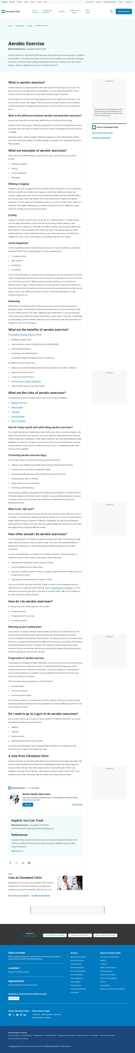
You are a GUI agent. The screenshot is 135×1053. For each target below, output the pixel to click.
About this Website (26, 1035)
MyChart (98, 2)
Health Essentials (46, 1014)
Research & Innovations (108, 975)
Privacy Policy (94, 1035)
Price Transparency (77, 978)
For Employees (105, 985)
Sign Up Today (14, 998)
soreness (21, 421)
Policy (108, 115)
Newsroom (57, 1014)
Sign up (28, 805)
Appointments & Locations (54, 935)
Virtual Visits (75, 992)
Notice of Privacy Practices (107, 1035)
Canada (19, 2)
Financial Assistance (77, 967)
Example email (77, 804)
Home (10, 25)
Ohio (45, 2)
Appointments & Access (79, 957)
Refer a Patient (75, 982)
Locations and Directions (47, 11)
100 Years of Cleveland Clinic (109, 957)
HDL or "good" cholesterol (30, 381)
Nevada (39, 2)
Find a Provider (35, 11)
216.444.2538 (29, 936)
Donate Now (129, 2)
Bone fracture (17, 407)
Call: (13, 1046)
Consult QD (36, 1014)
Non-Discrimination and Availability (18, 1038)
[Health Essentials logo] (33, 788)
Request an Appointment (80, 935)
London (32, 2)
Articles (30, 25)
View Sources (16, 851)
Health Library (20, 25)
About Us (103, 960)
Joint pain (15, 412)
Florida (26, 2)
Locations (103, 964)
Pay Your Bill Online (77, 975)
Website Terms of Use (82, 1035)
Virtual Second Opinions (78, 989)
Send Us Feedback (13, 1035)
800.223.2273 (90, 2)
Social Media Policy (50, 1035)
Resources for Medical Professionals (112, 989)
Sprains (14, 403)
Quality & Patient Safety (108, 967)
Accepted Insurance (77, 960)
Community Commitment (108, 978)
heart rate (39, 99)
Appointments (123, 11)
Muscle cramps (17, 416)
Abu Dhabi (12, 2)
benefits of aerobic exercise (23, 335)
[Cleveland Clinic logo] (16, 788)
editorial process (48, 828)
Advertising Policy (38, 1035)
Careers (121, 2)
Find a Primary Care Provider (102, 133)
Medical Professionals (110, 2)
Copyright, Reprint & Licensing (66, 1035)
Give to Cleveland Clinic (78, 971)
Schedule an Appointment (101, 138)
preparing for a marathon (62, 588)
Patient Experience (106, 971)
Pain (13, 421)
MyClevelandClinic (38, 1018)
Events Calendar (76, 964)
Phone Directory (76, 985)
